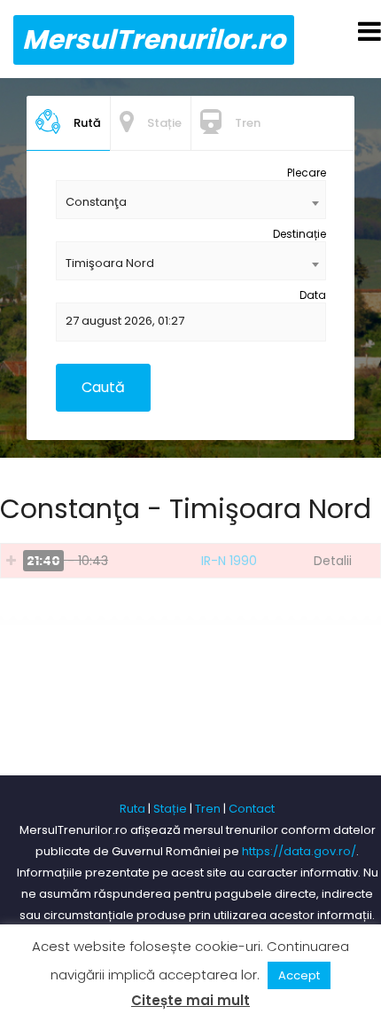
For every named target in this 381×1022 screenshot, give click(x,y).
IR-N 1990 (229, 561)
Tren (208, 808)
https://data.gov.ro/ (299, 851)
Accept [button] (299, 975)
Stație (170, 808)
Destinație (299, 233)
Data (312, 295)
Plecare (306, 172)
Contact (252, 808)
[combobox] (191, 199)
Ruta (132, 808)
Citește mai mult (190, 1000)
